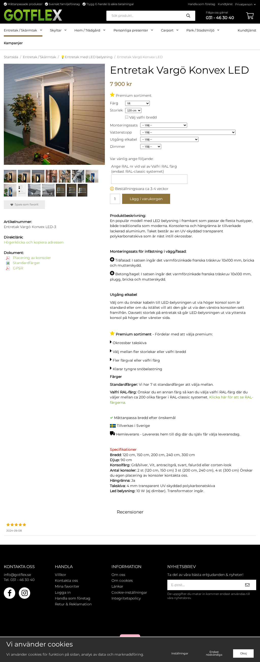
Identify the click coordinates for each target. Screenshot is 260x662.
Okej (243, 653)
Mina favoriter (67, 586)
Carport (167, 30)
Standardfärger (26, 263)
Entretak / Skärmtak (20, 30)
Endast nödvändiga (214, 653)
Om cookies (122, 580)
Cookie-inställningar (129, 592)
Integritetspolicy (126, 598)
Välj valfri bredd (143, 117)
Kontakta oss (66, 580)
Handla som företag (201, 4)
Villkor (60, 574)
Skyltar (55, 30)
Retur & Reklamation (73, 604)
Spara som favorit (25, 204)
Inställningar (179, 653)
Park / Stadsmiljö (200, 30)
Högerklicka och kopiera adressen (33, 242)
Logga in (63, 592)
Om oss (118, 574)
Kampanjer (13, 43)
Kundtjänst (225, 4)
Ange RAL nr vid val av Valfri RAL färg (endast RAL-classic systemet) (144, 169)
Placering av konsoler (31, 257)
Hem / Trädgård (87, 30)
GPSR (17, 268)
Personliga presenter (130, 30)
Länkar (117, 586)
